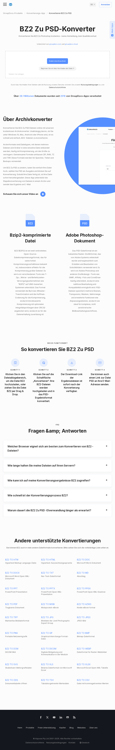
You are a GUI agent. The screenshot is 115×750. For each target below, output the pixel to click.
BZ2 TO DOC (83, 559)
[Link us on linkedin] (61, 718)
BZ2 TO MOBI (48, 604)
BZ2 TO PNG (11, 633)
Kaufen (62, 728)
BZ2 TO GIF (47, 633)
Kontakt (72, 742)
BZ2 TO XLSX (84, 664)
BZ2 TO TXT (47, 572)
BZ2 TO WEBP (84, 648)
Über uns (93, 728)
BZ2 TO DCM (11, 648)
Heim (20, 728)
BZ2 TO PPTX (48, 588)
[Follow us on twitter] (47, 718)
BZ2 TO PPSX (84, 588)
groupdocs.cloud (71, 44)
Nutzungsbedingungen (89, 85)
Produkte (30, 728)
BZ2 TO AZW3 (84, 604)
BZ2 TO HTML (48, 559)
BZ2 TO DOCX (12, 572)
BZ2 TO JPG (47, 617)
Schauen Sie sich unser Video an (20, 194)
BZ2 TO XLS (47, 664)
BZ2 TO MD (82, 572)
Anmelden (105, 5)
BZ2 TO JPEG (83, 617)
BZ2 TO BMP (83, 633)
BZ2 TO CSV (83, 680)
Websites (81, 728)
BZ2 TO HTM (11, 559)
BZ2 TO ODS (11, 680)
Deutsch (85, 742)
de (92, 5)
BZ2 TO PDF (11, 604)
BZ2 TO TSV (47, 680)
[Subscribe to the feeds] (74, 718)
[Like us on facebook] (41, 718)
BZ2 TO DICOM (48, 648)
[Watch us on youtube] (54, 718)
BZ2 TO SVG (11, 664)
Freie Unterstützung (47, 728)
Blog (71, 728)
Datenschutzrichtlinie (57, 87)
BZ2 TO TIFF (11, 617)
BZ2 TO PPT (11, 588)
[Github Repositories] (67, 718)
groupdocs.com (55, 44)
